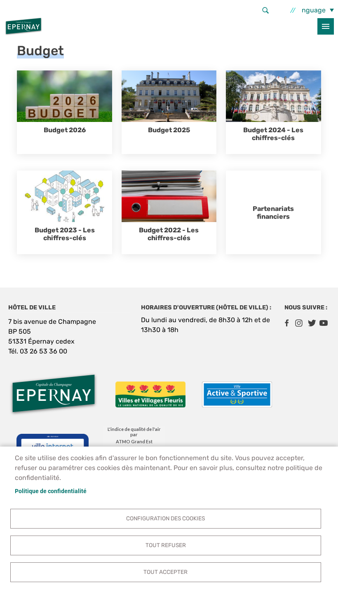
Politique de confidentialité (51, 491)
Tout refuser (166, 545)
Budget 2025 (169, 130)
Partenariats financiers (273, 212)
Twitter (311, 323)
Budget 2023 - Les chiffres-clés (65, 234)
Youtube (323, 323)
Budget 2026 (65, 130)
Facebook (286, 323)
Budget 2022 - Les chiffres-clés (169, 234)
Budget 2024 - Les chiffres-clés (273, 134)
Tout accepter (165, 572)
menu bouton (325, 26)
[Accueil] (23, 26)
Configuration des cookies (165, 518)
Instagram (299, 323)
